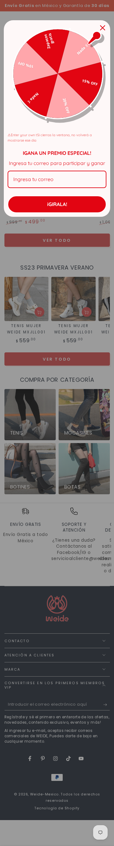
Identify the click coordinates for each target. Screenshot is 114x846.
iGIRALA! (57, 204)
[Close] (102, 27)
